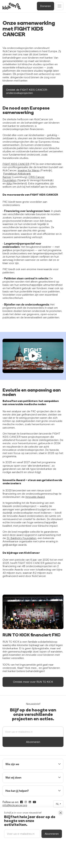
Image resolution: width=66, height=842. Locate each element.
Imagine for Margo (29, 170)
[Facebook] (21, 802)
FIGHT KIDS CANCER (16, 163)
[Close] (60, 813)
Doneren (45, 5)
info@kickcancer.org (15, 805)
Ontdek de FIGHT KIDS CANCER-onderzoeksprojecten (27, 91)
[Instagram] (26, 802)
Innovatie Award (35, 496)
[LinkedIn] (30, 802)
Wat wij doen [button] (13, 777)
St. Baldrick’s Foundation (21, 538)
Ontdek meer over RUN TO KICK (33, 681)
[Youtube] (34, 802)
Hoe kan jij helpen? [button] (17, 790)
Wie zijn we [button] (12, 764)
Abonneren (33, 741)
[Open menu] (59, 6)
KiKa (9, 183)
